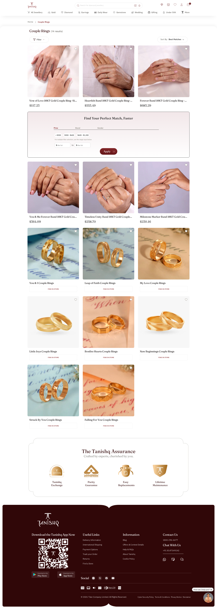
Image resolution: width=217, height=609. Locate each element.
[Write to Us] (173, 559)
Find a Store (88, 563)
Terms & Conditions (162, 597)
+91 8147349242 (171, 550)
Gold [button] (53, 12)
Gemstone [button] (121, 12)
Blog (125, 540)
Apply (107, 151)
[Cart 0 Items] (188, 4)
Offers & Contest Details (133, 544)
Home (30, 22)
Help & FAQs (128, 549)
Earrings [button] (85, 12)
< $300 (58, 135)
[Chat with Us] (181, 559)
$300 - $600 (69, 135)
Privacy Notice (176, 597)
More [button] (187, 12)
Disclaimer (187, 597)
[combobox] (106, 5)
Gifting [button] (154, 12)
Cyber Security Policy (146, 597)
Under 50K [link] (171, 12)
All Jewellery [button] (36, 12)
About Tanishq (129, 554)
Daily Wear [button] (102, 12)
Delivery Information (92, 540)
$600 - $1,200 (83, 135)
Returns (86, 558)
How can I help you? (202, 589)
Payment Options (90, 549)
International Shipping (92, 544)
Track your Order (90, 554)
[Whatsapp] (164, 559)
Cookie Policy (129, 558)
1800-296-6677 (170, 540)
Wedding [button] (139, 12)
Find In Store (53, 289)
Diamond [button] (68, 12)
